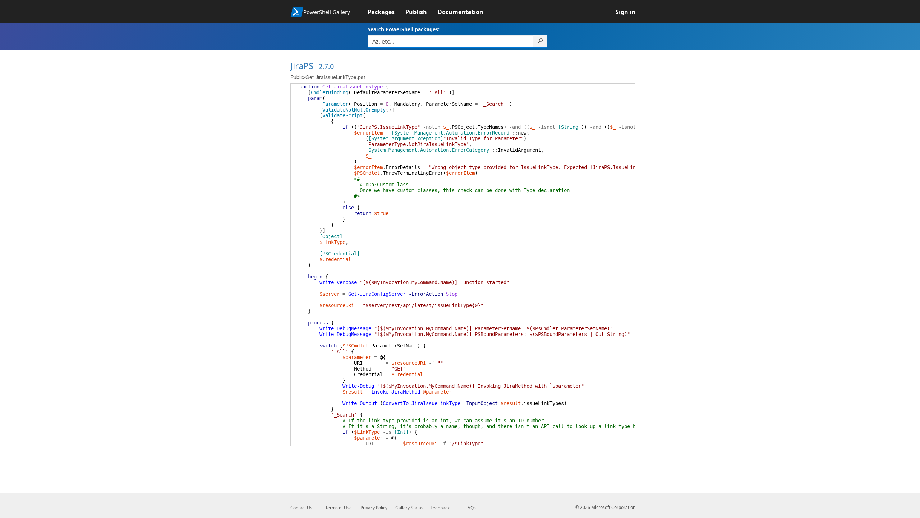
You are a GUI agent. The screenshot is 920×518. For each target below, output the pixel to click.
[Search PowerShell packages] (540, 41)
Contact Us (301, 508)
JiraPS (301, 66)
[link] (386, 12)
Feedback (440, 508)
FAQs (470, 508)
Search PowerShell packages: (404, 29)
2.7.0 (326, 66)
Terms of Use (338, 508)
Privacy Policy (373, 508)
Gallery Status (409, 508)
